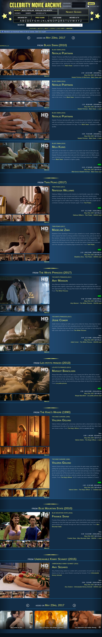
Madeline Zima (61, 229)
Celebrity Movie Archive (35, 5)
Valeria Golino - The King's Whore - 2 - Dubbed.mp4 (85, 489)
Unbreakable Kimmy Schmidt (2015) (55, 559)
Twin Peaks (87, 203)
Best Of (40, 28)
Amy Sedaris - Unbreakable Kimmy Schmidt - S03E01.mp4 (83, 587)
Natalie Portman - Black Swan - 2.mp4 (90, 138)
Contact (53, 28)
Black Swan (68, 65)
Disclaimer (61, 28)
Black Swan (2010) (55, 45)
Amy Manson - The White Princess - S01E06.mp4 (86, 303)
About (46, 28)
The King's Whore (73, 428)
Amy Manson (60, 280)
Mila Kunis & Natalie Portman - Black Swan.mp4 (87, 171)
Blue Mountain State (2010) (55, 508)
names (28, 13)
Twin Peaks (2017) (55, 182)
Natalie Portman (62, 53)
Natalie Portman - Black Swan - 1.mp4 (90, 109)
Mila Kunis (58, 146)
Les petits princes (61, 383)
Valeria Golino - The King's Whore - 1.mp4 (88, 440)
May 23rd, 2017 (89, 75)
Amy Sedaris (60, 567)
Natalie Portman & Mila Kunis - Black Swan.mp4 (87, 77)
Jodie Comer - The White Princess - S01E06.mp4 (86, 342)
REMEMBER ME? (94, 6)
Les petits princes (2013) (55, 362)
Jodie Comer (60, 320)
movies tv (41, 13)
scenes (17, 13)
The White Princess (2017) (55, 272)
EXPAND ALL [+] (4, 45)
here (40, 31)
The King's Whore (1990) (55, 412)
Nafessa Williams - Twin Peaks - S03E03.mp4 (87, 215)
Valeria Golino (61, 420)
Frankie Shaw (60, 516)
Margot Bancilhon (63, 370)
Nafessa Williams (63, 190)
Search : (21, 25)
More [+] (46, 76)
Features (33, 28)
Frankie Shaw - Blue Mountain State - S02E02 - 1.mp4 (84, 538)
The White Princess (62, 291)
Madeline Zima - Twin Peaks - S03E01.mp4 (88, 257)
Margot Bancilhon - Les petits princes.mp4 (88, 395)
